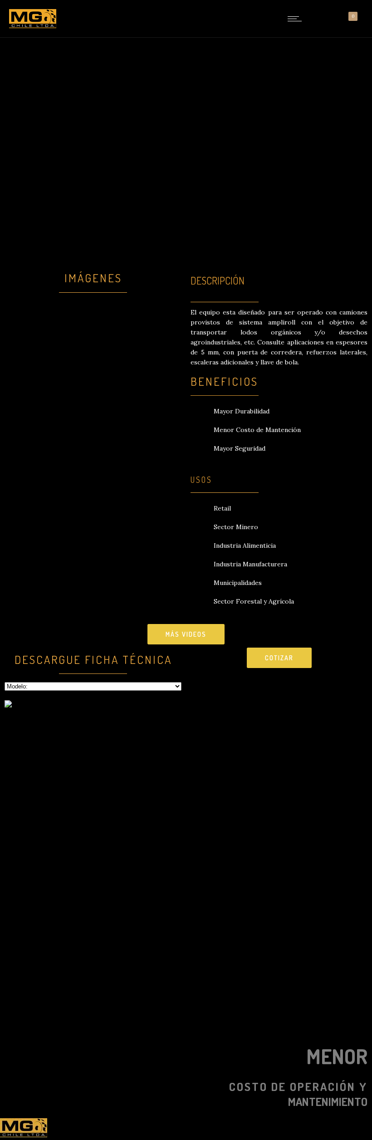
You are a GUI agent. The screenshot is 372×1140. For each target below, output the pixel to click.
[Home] (32, 26)
